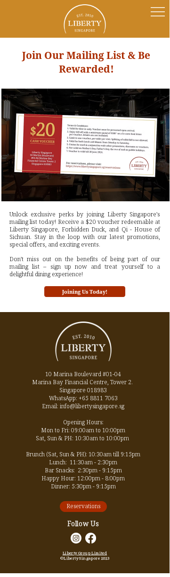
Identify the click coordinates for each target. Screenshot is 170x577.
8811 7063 (104, 398)
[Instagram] (76, 538)
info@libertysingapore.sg (92, 406)
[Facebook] (90, 538)
